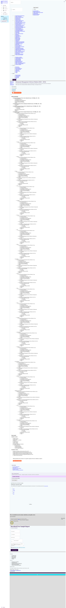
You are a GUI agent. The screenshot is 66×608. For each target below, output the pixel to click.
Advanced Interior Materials (19, 29)
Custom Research (14, 562)
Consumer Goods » (36, 10)
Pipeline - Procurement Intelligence (20, 62)
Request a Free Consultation (17, 460)
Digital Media (17, 44)
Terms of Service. (22, 547)
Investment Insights (18, 60)
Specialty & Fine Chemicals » (19, 20)
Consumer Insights (18, 58)
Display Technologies (18, 16)
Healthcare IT (17, 36)
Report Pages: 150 (15, 467)
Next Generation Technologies (19, 46)
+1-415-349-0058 (12, 570)
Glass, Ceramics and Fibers (19, 33)
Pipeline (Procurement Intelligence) (17, 563)
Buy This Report (14, 480)
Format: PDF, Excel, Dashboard (17, 468)
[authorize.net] (12, 524)
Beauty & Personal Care (36, 11)
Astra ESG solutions (18, 64)
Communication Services (18, 43)
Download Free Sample (17, 92)
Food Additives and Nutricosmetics (20, 22)
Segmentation (14, 89)
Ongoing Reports (17, 75)
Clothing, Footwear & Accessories (38, 12)
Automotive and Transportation (19, 41)
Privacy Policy (17, 547)
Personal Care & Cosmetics (19, 52)
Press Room (17, 77)
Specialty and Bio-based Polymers (20, 23)
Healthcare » (17, 34)
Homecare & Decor (36, 14)
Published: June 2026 (15, 469)
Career (16, 72)
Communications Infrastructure (19, 42)
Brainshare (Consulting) (15, 561)
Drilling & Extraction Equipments (20, 49)
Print (13, 493)
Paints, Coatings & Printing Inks (20, 51)
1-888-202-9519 (18, 570)
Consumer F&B (35, 13)
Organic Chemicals (18, 50)
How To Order (14, 556)
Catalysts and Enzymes (18, 21)
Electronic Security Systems (19, 17)
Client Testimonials (18, 69)
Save (13, 492)
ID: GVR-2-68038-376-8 (16, 466)
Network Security (17, 45)
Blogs (16, 78)
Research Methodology (18, 68)
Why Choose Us (17, 67)
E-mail (14, 490)
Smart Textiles (17, 32)
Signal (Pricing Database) (15, 564)
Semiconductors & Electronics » (20, 15)
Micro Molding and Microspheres (20, 31)
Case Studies (17, 76)
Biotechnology (17, 35)
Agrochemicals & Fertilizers (19, 48)
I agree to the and (18, 547)
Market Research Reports (19, 61)
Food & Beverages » (18, 24)
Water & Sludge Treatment (19, 54)
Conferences (17, 70)
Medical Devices (17, 37)
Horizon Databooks (18, 59)
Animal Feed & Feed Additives (19, 25)
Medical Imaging (17, 38)
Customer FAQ (14, 555)
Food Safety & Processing (19, 26)
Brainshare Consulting (18, 57)
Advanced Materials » (18, 28)
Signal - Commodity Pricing (19, 63)
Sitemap (13, 558)
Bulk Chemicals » (17, 47)
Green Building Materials (19, 30)
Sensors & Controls (18, 19)
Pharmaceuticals (17, 39)
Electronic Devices (18, 18)
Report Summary (14, 86)
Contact (16, 71)
